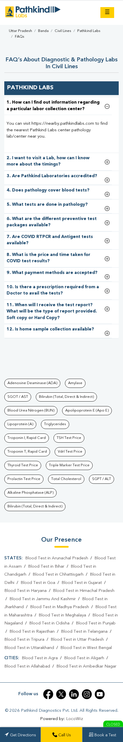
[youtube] (100, 694)
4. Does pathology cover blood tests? (48, 190)
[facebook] (48, 694)
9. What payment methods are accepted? (52, 273)
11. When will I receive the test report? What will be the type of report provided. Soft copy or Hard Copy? (52, 311)
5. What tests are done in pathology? (47, 205)
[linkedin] (74, 694)
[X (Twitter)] (61, 694)
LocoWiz (74, 719)
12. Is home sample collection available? (50, 329)
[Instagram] (87, 694)
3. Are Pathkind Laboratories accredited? (52, 176)
